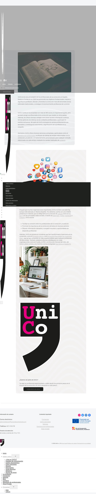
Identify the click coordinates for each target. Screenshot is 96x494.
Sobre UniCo (7, 456)
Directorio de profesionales (12, 87)
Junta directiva (9, 195)
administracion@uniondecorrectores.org (13, 422)
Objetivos (8, 186)
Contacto (7, 217)
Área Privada (7, 484)
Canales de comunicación (12, 200)
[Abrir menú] (1, 302)
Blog (6, 214)
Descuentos (8, 193)
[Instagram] (1, 81)
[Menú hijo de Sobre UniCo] (19, 181)
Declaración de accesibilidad (84, 443)
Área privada (7, 91)
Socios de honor (9, 198)
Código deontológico (10, 188)
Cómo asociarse (9, 202)
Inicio (6, 178)
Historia (7, 190)
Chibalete (10, 84)
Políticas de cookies (72, 443)
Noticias (7, 212)
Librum (4, 84)
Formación (8, 210)
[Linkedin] (4, 81)
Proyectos (6, 487)
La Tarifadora (18, 84)
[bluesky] (3, 81)
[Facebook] (6, 81)
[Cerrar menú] (0, 449)
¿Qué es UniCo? (9, 183)
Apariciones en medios (11, 205)
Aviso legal (64, 443)
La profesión (9, 207)
